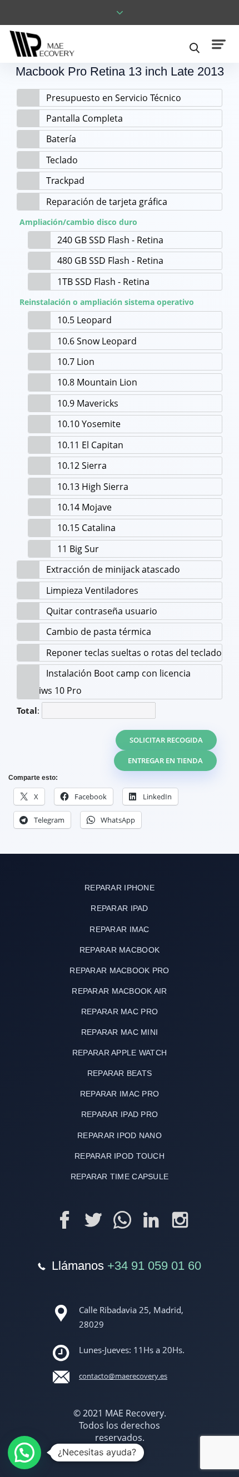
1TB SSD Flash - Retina (103, 282)
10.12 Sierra (82, 465)
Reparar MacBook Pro (119, 970)
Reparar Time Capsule (120, 1176)
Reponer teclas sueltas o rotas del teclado (134, 653)
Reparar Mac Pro (119, 1011)
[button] (24, 1452)
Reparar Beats (119, 1073)
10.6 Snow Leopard (97, 341)
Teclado (62, 160)
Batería (61, 139)
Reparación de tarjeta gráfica (106, 202)
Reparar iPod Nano (119, 1135)
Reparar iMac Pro (119, 1093)
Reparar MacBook (119, 949)
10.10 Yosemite (89, 424)
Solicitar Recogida (166, 740)
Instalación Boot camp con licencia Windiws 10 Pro (104, 681)
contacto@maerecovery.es (123, 1376)
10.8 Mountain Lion (97, 382)
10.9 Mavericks (87, 403)
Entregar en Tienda (165, 760)
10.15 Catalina (86, 528)
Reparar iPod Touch (119, 1155)
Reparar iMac (119, 929)
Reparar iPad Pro (119, 1114)
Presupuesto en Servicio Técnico (113, 98)
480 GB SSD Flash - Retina (110, 260)
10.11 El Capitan (90, 445)
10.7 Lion (75, 362)
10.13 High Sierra (92, 486)
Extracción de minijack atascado (113, 569)
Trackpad (65, 180)
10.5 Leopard (84, 320)
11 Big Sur (78, 549)
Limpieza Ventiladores (92, 590)
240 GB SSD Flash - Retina (110, 240)
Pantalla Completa (84, 118)
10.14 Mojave (84, 507)
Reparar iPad (119, 908)
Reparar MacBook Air (119, 991)
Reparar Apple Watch (119, 1052)
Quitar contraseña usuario (101, 611)
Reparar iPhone (119, 887)
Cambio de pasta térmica (98, 631)
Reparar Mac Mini (119, 1032)
